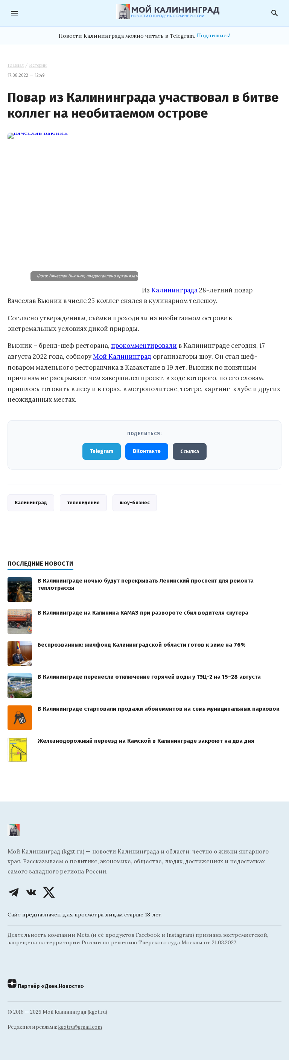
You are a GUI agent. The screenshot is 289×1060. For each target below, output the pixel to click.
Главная (16, 65)
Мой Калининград (122, 356)
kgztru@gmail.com (80, 1027)
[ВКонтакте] (31, 892)
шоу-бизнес (135, 502)
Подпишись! (213, 35)
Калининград (31, 502)
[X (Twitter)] (49, 892)
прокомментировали (144, 345)
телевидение (83, 502)
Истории (38, 65)
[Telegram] (14, 892)
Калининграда (174, 290)
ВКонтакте (147, 451)
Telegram (101, 451)
